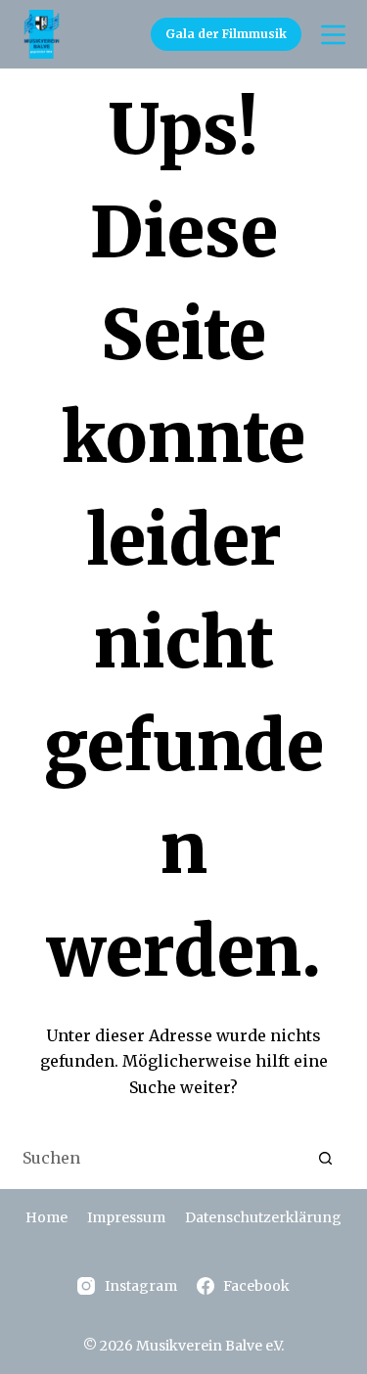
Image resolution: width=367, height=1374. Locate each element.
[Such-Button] (325, 1158)
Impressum (126, 1217)
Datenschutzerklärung (263, 1217)
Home (46, 1217)
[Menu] (333, 35)
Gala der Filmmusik (226, 33)
